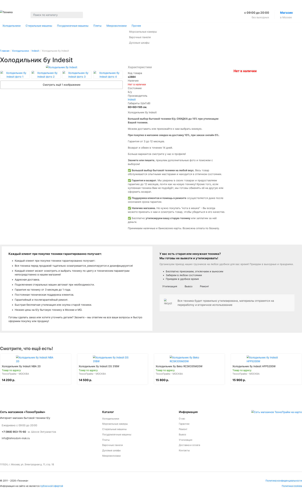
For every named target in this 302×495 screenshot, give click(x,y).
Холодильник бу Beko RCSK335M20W (179, 366)
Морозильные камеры (143, 31)
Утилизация (70, 3)
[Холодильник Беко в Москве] (189, 359)
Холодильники (12, 25)
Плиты (97, 25)
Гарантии (20, 3)
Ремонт (37, 3)
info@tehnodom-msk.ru (16, 438)
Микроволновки (116, 25)
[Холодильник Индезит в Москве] (35, 359)
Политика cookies (292, 486)
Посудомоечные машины (72, 25)
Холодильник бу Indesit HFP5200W (254, 366)
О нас (4, 3)
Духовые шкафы (139, 42)
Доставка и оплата (97, 3)
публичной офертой (51, 486)
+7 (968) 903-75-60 (14, 431)
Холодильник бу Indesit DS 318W (99, 366)
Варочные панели (140, 37)
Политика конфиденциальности (284, 480)
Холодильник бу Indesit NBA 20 (21, 366)
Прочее (136, 25)
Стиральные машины (39, 25)
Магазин (286, 12)
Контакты (121, 3)
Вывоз (52, 3)
